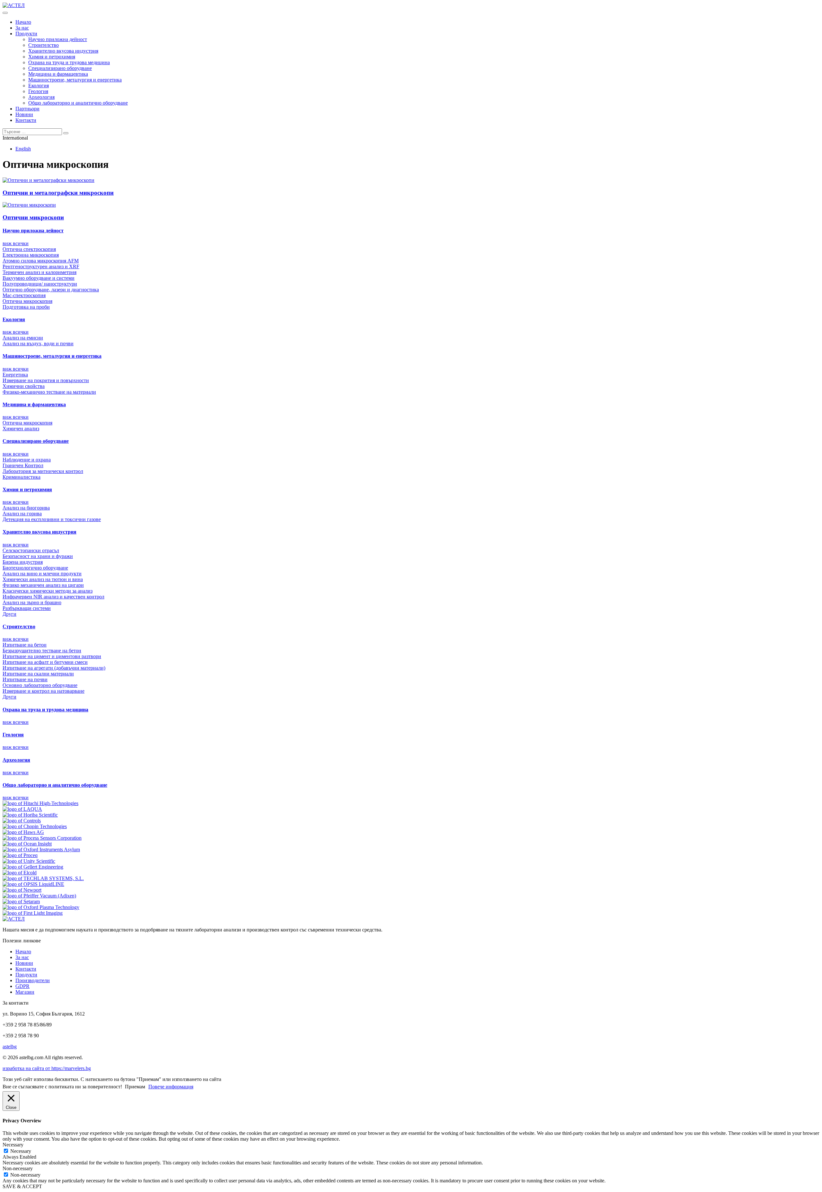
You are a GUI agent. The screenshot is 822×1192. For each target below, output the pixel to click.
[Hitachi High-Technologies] (40, 803)
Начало (23, 22)
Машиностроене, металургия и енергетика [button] (52, 356)
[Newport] (22, 890)
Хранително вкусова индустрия (63, 51)
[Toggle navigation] (5, 13)
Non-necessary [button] (18, 1168)
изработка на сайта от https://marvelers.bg (47, 1068)
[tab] (411, 231)
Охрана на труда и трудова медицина (69, 62)
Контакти (25, 120)
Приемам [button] (135, 1086)
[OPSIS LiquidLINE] (33, 884)
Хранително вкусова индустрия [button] (39, 532)
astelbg (10, 1046)
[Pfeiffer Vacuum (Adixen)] (39, 895)
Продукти (26, 33)
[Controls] (22, 820)
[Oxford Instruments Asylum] (41, 849)
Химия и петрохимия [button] (27, 489)
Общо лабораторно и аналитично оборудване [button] (55, 785)
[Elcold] (20, 872)
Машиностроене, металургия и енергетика (75, 79)
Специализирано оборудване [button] (36, 441)
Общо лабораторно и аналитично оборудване (78, 103)
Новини (24, 114)
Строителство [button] (19, 626)
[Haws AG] (23, 832)
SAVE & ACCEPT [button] (22, 1186)
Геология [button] (13, 734)
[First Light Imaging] (33, 913)
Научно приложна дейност (57, 39)
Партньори (27, 108)
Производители (32, 980)
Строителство (43, 45)
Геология (38, 91)
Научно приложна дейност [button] (33, 230)
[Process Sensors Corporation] (42, 838)
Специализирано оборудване (60, 68)
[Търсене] (65, 133)
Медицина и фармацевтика (58, 74)
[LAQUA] (22, 809)
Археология (41, 97)
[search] (32, 131)
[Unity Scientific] (29, 861)
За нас (22, 27)
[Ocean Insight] (27, 843)
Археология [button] (16, 760)
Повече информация (170, 1086)
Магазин (24, 992)
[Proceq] (20, 855)
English (23, 148)
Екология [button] (14, 319)
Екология (38, 85)
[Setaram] (21, 901)
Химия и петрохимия (51, 56)
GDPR (22, 986)
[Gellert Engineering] (33, 867)
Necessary (20, 1151)
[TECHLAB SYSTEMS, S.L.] (43, 878)
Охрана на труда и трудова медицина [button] (45, 709)
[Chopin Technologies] (35, 826)
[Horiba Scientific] (30, 815)
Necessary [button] (13, 1144)
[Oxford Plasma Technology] (41, 907)
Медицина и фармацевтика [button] (34, 404)
